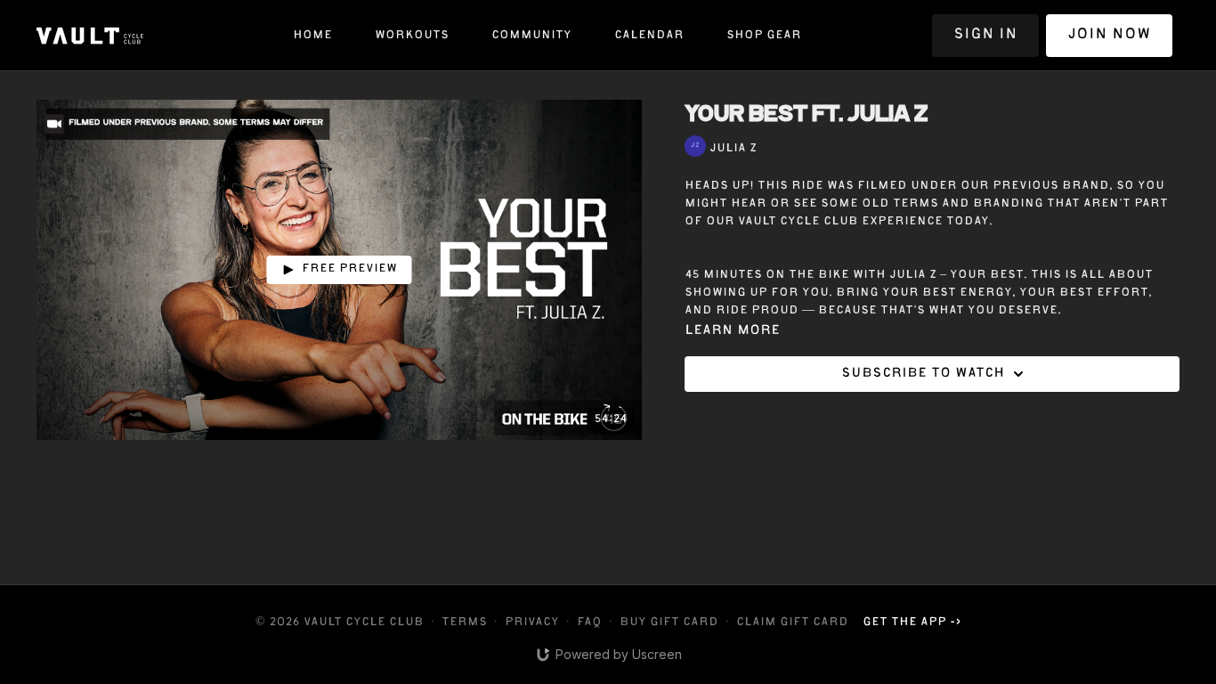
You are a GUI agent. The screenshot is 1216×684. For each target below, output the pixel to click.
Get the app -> (912, 623)
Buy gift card (669, 623)
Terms (464, 623)
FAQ (589, 623)
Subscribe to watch (922, 374)
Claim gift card (792, 623)
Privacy (532, 623)
